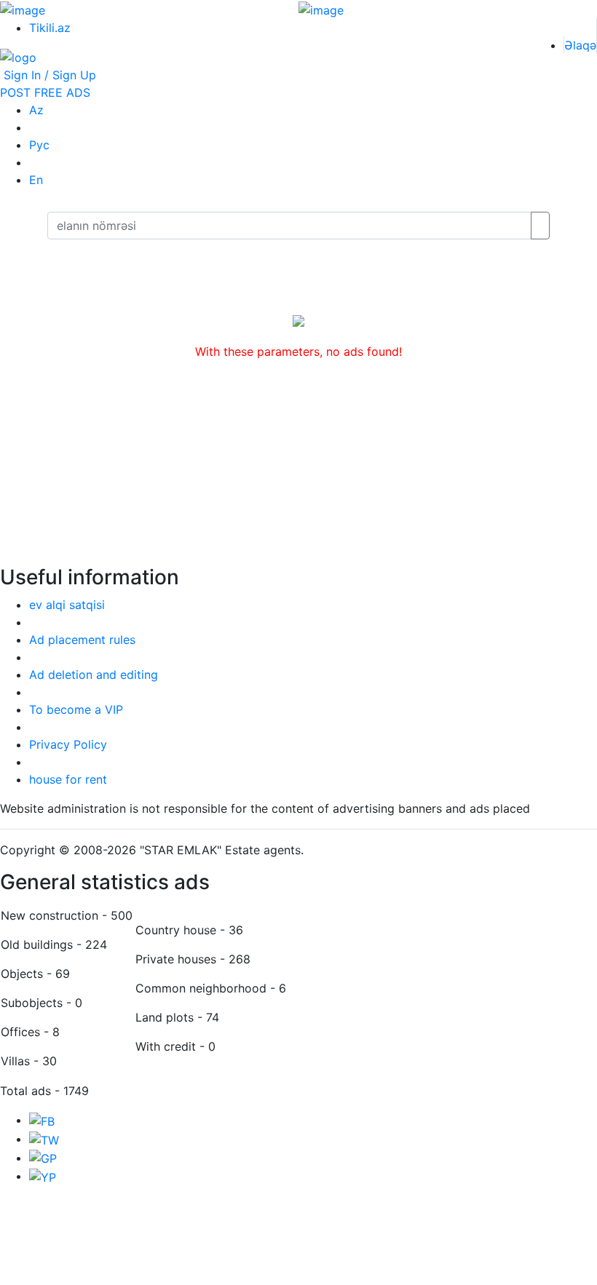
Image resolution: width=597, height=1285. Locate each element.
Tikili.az (50, 27)
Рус (39, 145)
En (36, 179)
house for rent (68, 779)
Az (36, 110)
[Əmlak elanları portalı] (18, 56)
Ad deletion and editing (93, 674)
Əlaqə (580, 45)
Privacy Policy (68, 744)
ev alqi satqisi (67, 604)
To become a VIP (76, 709)
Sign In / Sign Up (48, 75)
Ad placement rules (82, 639)
